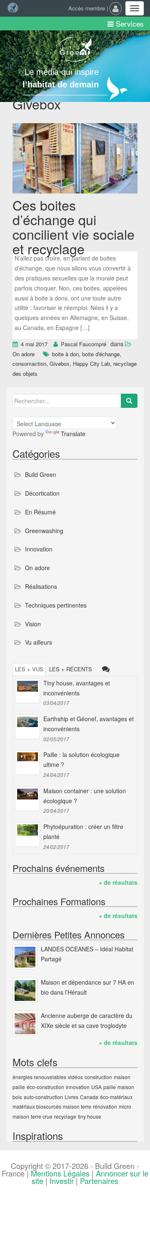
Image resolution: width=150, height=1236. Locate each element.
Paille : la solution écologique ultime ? (81, 759)
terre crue (41, 1116)
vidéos (75, 1076)
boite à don (65, 354)
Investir (62, 1180)
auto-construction (43, 1096)
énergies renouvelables (39, 1076)
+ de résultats (118, 882)
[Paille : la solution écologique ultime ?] (27, 762)
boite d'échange (101, 354)
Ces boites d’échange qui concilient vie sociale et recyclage (73, 226)
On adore (23, 354)
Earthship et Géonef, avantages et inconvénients (88, 724)
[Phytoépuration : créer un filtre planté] (27, 834)
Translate (73, 433)
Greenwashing (44, 530)
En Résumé (40, 512)
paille (109, 1086)
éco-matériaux (116, 1096)
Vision (33, 624)
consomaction (29, 363)
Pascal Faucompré (83, 344)
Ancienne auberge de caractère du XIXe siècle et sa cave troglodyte (86, 1020)
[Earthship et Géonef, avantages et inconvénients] (27, 726)
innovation (78, 1086)
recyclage (65, 1116)
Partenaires (99, 1180)
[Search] (129, 401)
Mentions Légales (60, 1173)
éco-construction (45, 1086)
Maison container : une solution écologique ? (84, 796)
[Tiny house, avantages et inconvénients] (27, 690)
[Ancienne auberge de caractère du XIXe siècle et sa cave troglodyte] (25, 1023)
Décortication (42, 493)
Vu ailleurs (38, 642)
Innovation (38, 549)
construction (98, 1076)
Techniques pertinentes (56, 605)
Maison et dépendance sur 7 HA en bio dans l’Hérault (87, 987)
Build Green (40, 474)
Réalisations (41, 586)
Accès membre (86, 8)
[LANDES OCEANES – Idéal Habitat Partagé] (25, 956)
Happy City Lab (91, 363)
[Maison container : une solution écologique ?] (27, 798)
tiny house (89, 1116)
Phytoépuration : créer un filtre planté (83, 831)
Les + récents (70, 669)
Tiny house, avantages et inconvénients (76, 688)
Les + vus (29, 669)
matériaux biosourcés (36, 1106)
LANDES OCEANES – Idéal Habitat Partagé (87, 954)
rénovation (105, 1106)
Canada (89, 1096)
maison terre (77, 1106)
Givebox (60, 363)
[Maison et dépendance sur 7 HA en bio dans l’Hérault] (25, 990)
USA (96, 1086)
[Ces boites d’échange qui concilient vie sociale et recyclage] (75, 159)
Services (129, 23)
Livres (71, 1096)
